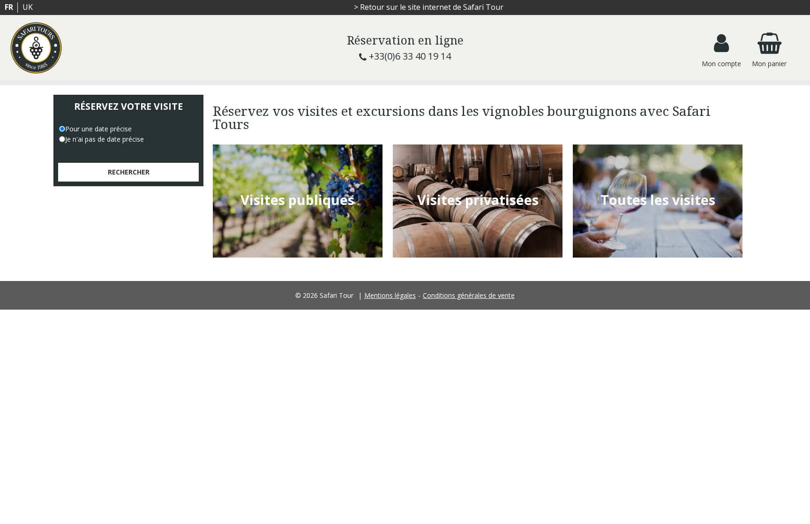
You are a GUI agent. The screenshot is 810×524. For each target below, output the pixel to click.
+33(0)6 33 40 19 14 (410, 56)
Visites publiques (297, 199)
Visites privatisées (478, 199)
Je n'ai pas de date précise (104, 139)
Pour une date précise (98, 128)
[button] (769, 48)
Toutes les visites (657, 199)
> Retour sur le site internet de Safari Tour (428, 7)
